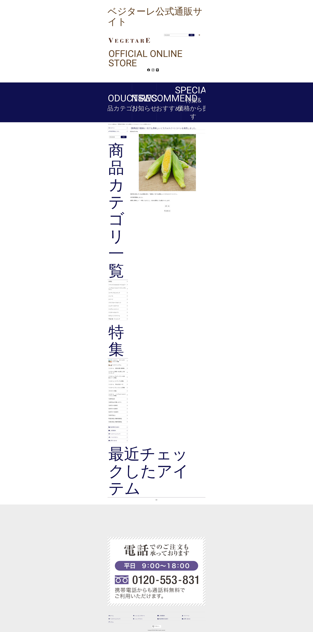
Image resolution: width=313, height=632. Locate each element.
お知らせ (168, 210)
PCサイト (157, 626)
